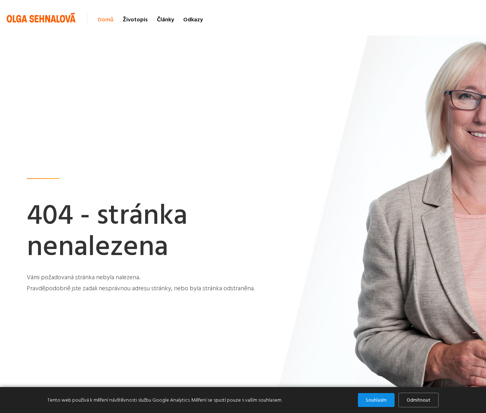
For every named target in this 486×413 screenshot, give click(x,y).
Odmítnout (418, 400)
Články (165, 19)
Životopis (135, 19)
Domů (105, 19)
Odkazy (193, 19)
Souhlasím (376, 400)
